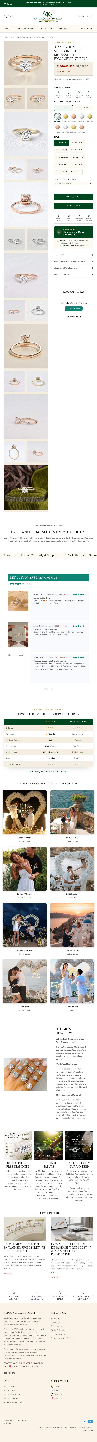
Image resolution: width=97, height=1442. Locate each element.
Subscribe (48, 735)
